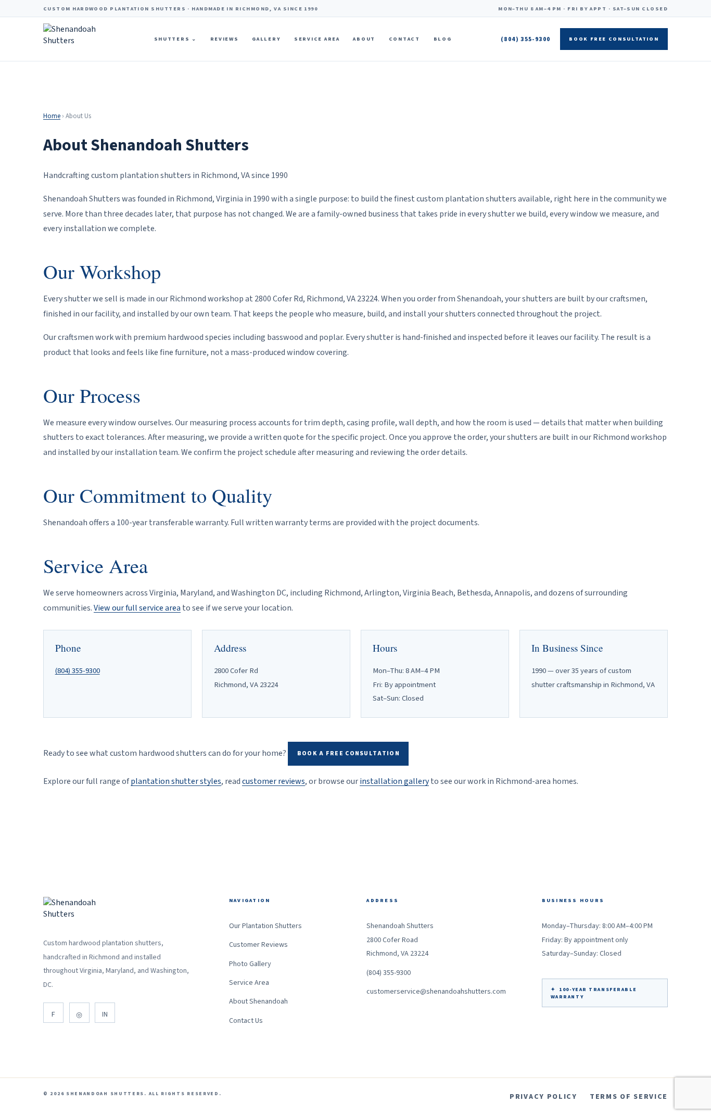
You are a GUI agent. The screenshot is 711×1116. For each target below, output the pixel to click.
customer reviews (273, 781)
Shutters (175, 39)
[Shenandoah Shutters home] (74, 39)
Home (51, 116)
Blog (443, 39)
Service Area (317, 39)
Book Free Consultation (613, 39)
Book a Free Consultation (348, 753)
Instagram (79, 1013)
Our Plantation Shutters (265, 926)
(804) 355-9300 (525, 39)
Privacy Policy (543, 1097)
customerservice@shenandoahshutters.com (436, 991)
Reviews (224, 39)
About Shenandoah (258, 1001)
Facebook (53, 1013)
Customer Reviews (258, 945)
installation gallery (394, 781)
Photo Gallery (250, 964)
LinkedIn (105, 1013)
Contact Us (246, 1021)
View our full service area (137, 608)
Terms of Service (629, 1097)
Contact (404, 39)
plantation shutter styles (176, 781)
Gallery (266, 39)
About (364, 39)
